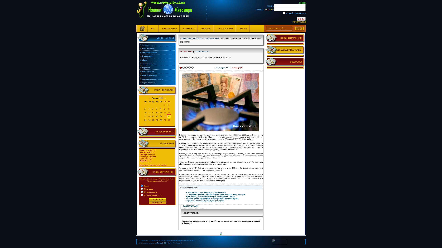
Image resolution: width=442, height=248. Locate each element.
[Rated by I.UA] (279, 243)
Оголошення (225, 28)
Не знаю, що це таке (152, 195)
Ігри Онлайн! (147, 56)
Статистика (169, 28)
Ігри (153, 28)
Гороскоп (146, 67)
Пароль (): (265, 9)
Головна (145, 45)
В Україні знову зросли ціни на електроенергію (206, 192)
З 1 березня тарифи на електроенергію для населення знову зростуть (215, 194)
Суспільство (202, 52)
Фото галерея (148, 71)
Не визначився (150, 192)
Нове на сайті (148, 49)
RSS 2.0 (243, 28)
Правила (206, 28)
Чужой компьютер (296, 13)
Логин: (270, 6)
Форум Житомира (149, 75)
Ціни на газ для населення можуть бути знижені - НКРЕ (210, 196)
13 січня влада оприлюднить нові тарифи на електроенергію (212, 199)
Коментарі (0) (237, 68)
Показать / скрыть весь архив (153, 165)
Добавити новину (149, 52)
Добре (146, 186)
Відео (144, 60)
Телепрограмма (149, 64)
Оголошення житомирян (152, 79)
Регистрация (299, 22)
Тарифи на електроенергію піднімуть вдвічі (205, 201)
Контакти (189, 28)
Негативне (148, 189)
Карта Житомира (149, 83)
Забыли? (268, 9)
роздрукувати (190, 206)
